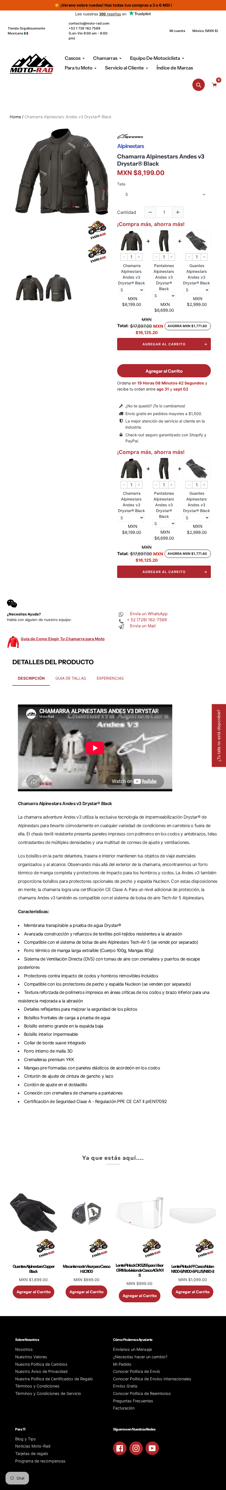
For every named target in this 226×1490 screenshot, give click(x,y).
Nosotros (24, 1349)
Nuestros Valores (31, 1356)
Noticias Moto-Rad (32, 1446)
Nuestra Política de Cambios (41, 1364)
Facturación (123, 1408)
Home (15, 116)
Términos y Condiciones (37, 1386)
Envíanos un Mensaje (132, 1349)
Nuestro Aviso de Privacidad (41, 1371)
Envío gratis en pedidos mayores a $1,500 (163, 413)
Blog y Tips (25, 1439)
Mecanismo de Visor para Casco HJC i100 (86, 1269)
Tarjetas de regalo (31, 1453)
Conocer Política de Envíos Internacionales (152, 1378)
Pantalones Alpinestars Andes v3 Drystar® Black (164, 277)
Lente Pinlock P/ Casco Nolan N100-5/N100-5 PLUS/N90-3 (192, 1269)
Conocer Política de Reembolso (142, 1393)
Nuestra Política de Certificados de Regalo (54, 1378)
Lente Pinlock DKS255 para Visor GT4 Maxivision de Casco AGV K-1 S (139, 1270)
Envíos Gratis (125, 1386)
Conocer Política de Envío (136, 1371)
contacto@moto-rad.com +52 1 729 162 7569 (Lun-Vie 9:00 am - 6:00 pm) (89, 30)
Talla (121, 184)
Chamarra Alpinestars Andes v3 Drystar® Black (160, 160)
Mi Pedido (122, 1364)
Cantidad (126, 212)
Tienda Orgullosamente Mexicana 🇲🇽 (26, 30)
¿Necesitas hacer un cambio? (140, 1356)
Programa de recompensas (40, 1461)
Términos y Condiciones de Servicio (48, 1393)
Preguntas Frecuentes (133, 1400)
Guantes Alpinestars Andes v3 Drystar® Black (196, 274)
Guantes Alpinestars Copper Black (33, 1269)
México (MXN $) (205, 31)
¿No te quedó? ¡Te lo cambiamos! (155, 406)
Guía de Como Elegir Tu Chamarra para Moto (63, 638)
